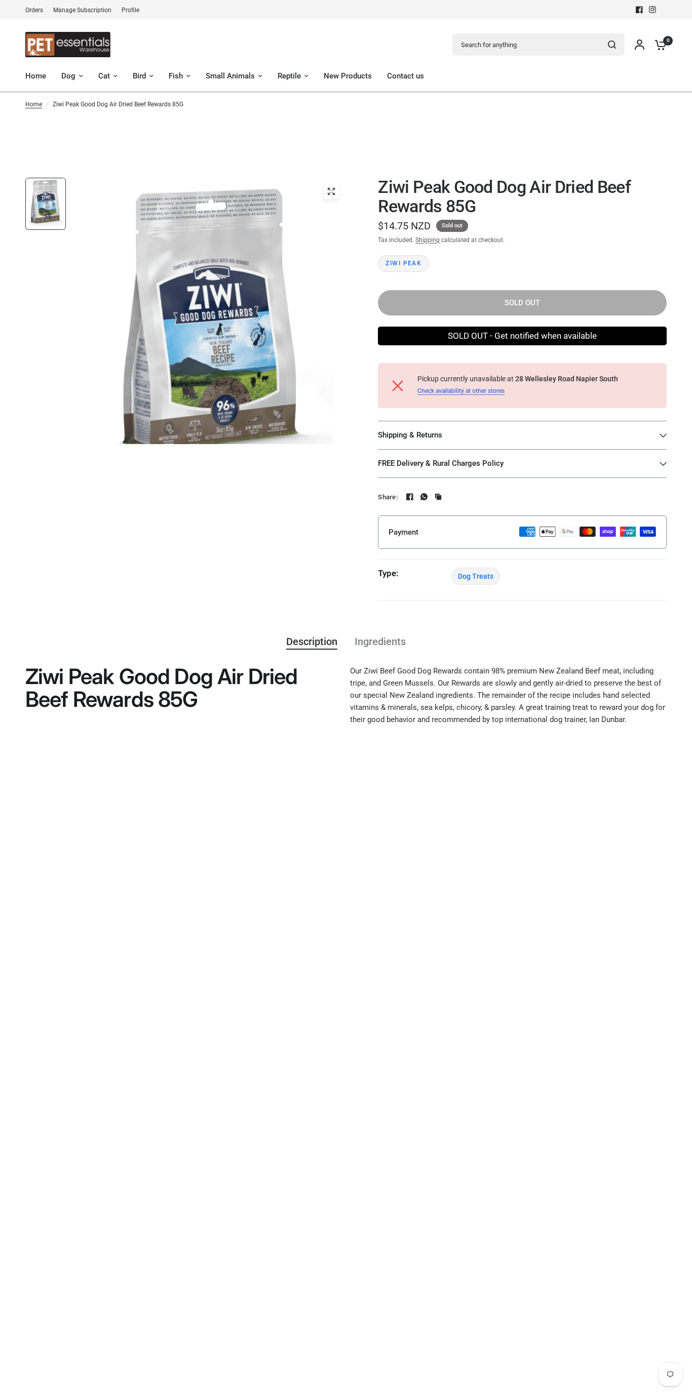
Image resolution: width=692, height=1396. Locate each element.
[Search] (612, 44)
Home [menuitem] (35, 76)
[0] (658, 44)
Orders (34, 10)
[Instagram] (652, 9)
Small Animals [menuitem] (230, 76)
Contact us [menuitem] (405, 76)
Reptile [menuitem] (289, 76)
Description (311, 641)
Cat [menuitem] (104, 76)
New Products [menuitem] (348, 76)
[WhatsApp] (424, 497)
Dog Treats (475, 576)
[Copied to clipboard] (438, 497)
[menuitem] (36, 10)
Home (33, 104)
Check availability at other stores (461, 391)
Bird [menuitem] (139, 76)
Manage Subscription (82, 10)
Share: (388, 497)
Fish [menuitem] (176, 76)
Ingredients (380, 641)
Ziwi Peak (403, 263)
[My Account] (639, 44)
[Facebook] (639, 9)
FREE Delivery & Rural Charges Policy (441, 463)
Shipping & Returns (410, 435)
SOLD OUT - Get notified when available (522, 336)
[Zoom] (331, 191)
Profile (130, 10)
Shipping (427, 240)
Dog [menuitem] (68, 76)
